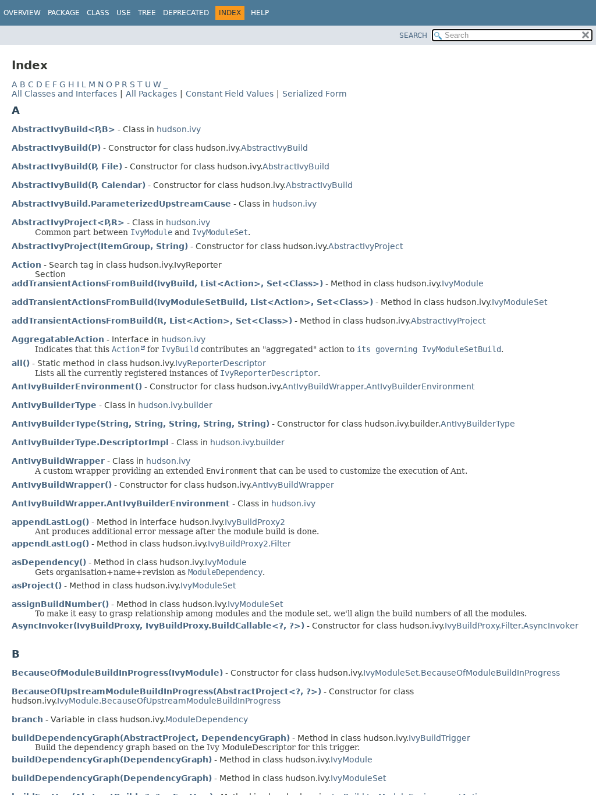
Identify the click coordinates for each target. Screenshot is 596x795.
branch (27, 719)
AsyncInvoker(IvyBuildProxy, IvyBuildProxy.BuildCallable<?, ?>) (158, 625)
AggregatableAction (58, 339)
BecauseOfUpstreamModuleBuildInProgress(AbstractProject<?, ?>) (166, 691)
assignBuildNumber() (60, 604)
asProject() (37, 585)
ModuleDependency (206, 719)
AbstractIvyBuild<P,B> (63, 129)
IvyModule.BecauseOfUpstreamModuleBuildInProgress (169, 700)
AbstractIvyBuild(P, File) (67, 166)
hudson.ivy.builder (175, 405)
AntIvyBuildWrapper (58, 461)
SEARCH (413, 35)
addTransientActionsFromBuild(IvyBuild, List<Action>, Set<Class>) (167, 283)
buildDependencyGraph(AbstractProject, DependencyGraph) (151, 738)
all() (21, 363)
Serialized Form (314, 93)
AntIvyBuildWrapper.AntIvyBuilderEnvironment (378, 386)
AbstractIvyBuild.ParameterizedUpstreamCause (121, 203)
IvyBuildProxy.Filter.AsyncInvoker (512, 625)
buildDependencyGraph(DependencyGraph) (112, 759)
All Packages (151, 93)
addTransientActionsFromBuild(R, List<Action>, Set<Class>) (152, 320)
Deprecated (186, 13)
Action (26, 264)
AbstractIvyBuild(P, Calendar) (79, 185)
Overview (22, 13)
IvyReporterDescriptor (220, 363)
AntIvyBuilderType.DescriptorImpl (90, 442)
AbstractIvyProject (365, 246)
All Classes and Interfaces (64, 93)
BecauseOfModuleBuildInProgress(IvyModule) (117, 672)
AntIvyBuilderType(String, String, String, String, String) (140, 423)
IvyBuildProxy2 (255, 522)
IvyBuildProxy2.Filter (249, 543)
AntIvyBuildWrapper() (62, 484)
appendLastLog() (50, 522)
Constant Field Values (230, 93)
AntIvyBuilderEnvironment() (77, 386)
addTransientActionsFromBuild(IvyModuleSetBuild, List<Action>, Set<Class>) (192, 302)
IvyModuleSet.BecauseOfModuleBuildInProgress (461, 672)
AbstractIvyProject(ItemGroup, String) (100, 246)
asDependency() (49, 562)
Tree (147, 13)
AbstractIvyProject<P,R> (68, 222)
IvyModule (463, 283)
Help (260, 13)
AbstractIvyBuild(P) (56, 147)
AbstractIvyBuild (274, 147)
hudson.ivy (179, 129)
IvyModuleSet (519, 302)
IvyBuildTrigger (439, 738)
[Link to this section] (28, 110)
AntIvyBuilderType (54, 405)
